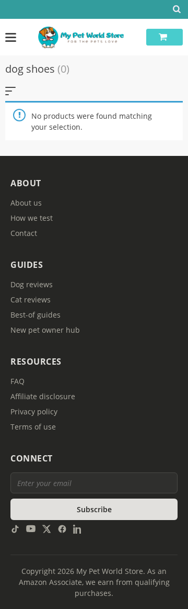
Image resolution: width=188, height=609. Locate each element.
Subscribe (94, 509)
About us (26, 203)
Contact (23, 233)
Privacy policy (33, 411)
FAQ (17, 381)
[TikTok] (15, 528)
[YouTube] (31, 528)
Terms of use (33, 427)
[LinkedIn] (78, 528)
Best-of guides (35, 315)
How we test (31, 218)
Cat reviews (30, 299)
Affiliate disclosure (42, 396)
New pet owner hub (45, 330)
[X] (46, 528)
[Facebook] (62, 528)
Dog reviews (31, 284)
